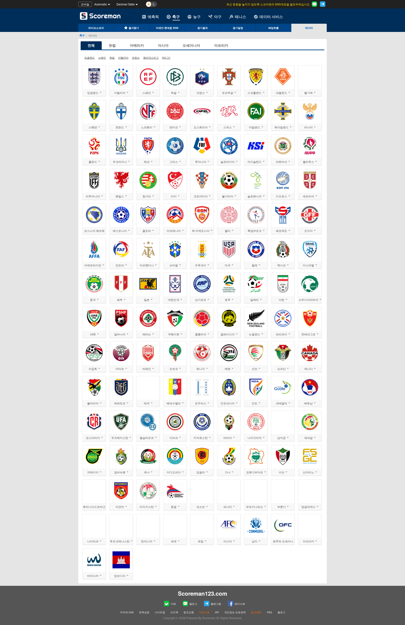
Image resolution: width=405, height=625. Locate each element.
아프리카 (221, 45)
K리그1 (166, 57)
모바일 (85, 4)
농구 (197, 16)
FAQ (269, 612)
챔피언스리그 (151, 57)
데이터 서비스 (271, 16)
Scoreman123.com (202, 593)
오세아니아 (191, 45)
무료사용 (204, 612)
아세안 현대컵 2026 (167, 28)
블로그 (193, 604)
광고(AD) (256, 612)
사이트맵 (160, 612)
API (217, 612)
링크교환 (189, 612)
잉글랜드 (89, 57)
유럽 (112, 45)
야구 (217, 16)
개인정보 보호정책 (235, 612)
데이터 (309, 28)
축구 (176, 16)
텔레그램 (216, 604)
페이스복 (240, 604)
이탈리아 (123, 57)
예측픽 (153, 16)
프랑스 (136, 57)
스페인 (102, 57)
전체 (91, 45)
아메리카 (137, 45)
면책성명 (144, 612)
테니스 (240, 16)
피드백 (174, 612)
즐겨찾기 (134, 28)
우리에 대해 (127, 612)
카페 (173, 604)
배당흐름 (273, 28)
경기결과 (202, 28)
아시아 (163, 45)
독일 (112, 57)
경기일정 (238, 28)
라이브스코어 (96, 28)
